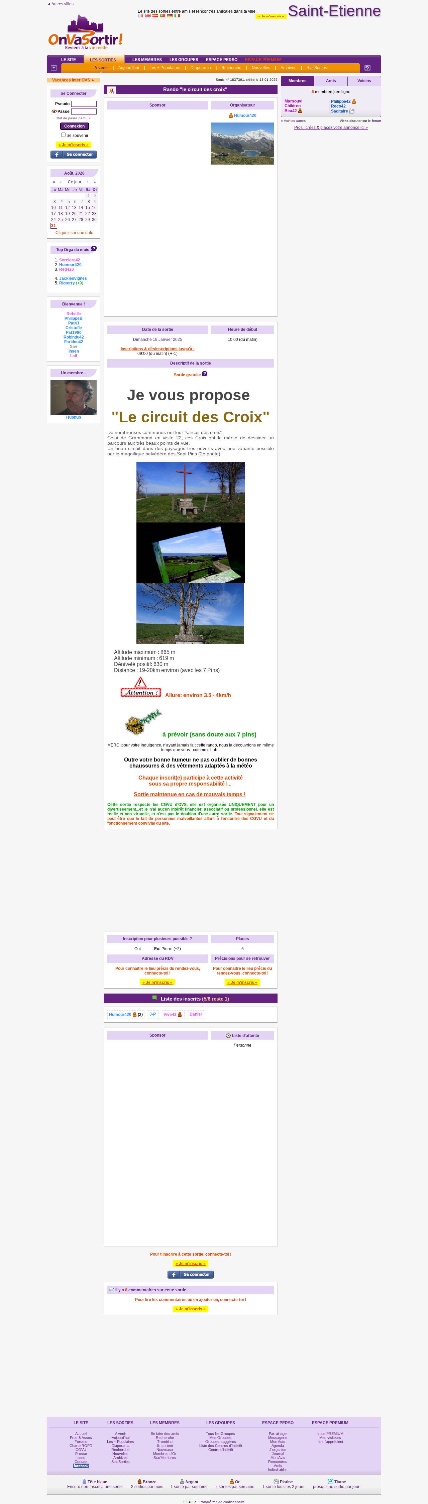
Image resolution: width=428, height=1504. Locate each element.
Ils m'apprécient (330, 1442)
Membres (298, 80)
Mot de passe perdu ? (74, 118)
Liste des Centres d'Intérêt (220, 1446)
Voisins (364, 80)
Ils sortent (165, 1446)
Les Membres (147, 59)
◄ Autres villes (60, 4)
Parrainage (278, 1434)
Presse (81, 1454)
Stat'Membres (164, 1458)
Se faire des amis (165, 1434)
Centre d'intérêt (220, 1450)
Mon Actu (277, 1442)
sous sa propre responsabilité (187, 784)
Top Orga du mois (72, 249)
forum (376, 121)
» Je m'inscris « (271, 16)
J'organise (278, 1450)
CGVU (81, 1450)
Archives (288, 67)
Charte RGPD (81, 1446)
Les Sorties (103, 60)
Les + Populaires (164, 67)
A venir (101, 67)
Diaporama (201, 67)
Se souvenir (77, 135)
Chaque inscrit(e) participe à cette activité (190, 778)
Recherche (231, 67)
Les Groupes (184, 59)
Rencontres (277, 1462)
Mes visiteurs (330, 1438)
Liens (81, 1458)
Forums (81, 1442)
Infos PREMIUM (330, 1434)
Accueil (81, 1434)
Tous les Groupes (220, 1434)
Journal (278, 1454)
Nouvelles (261, 67)
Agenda (278, 1446)
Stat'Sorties (317, 67)
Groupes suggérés (220, 1442)
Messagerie (277, 1438)
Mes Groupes (220, 1438)
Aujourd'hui (128, 67)
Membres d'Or (165, 1454)
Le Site (68, 59)
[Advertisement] (259, 35)
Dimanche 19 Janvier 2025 (157, 339)
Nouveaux (164, 1450)
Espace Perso (221, 59)
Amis (331, 80)
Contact (81, 1462)
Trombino (165, 1442)
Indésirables (278, 1470)
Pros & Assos (81, 1438)
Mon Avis (278, 1458)
